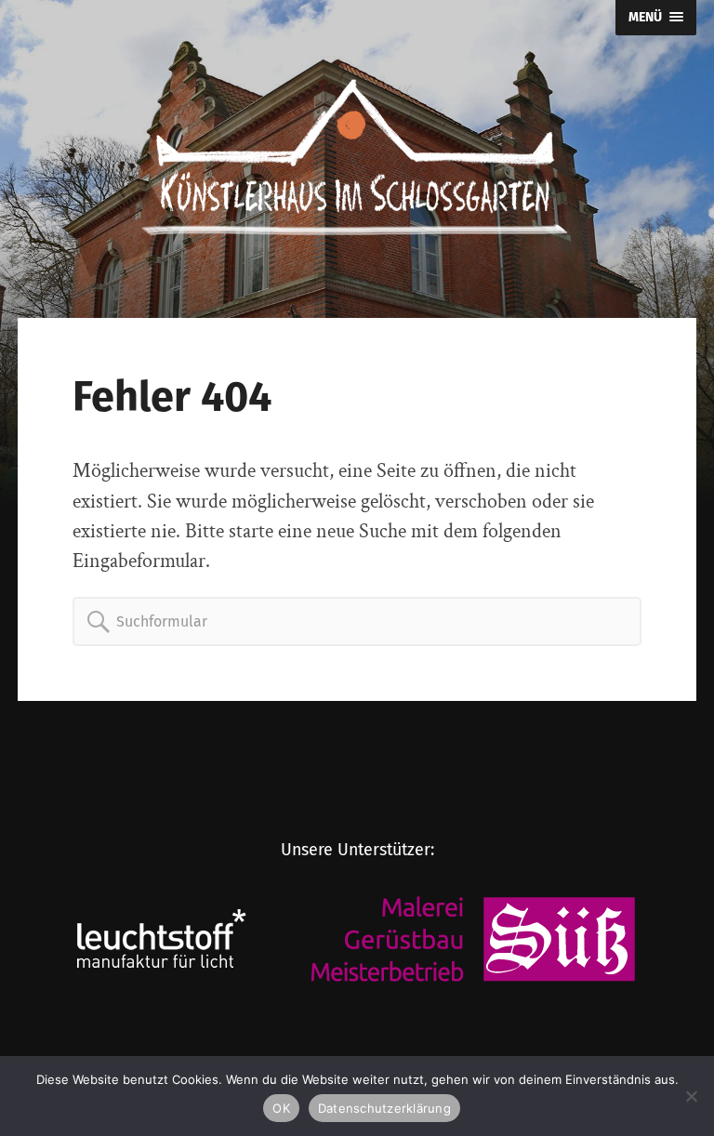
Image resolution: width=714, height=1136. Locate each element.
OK (281, 1108)
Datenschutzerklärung (384, 1108)
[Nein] (690, 1096)
